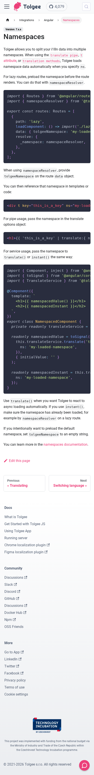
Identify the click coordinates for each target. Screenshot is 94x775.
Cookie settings (16, 694)
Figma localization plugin (24, 552)
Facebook (11, 673)
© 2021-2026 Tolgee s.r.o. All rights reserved (37, 764)
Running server (15, 538)
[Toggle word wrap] (77, 95)
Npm (8, 620)
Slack (8, 584)
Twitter (9, 666)
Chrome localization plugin (25, 545)
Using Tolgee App (17, 531)
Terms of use (14, 687)
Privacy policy (15, 680)
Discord (10, 591)
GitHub (9, 599)
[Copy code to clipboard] (85, 95)
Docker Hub (13, 613)
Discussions (13, 577)
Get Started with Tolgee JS (24, 524)
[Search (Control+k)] (86, 6)
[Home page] (7, 20)
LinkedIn (10, 659)
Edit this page (19, 461)
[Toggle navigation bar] (6, 6)
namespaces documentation (65, 444)
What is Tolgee (15, 517)
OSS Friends (13, 627)
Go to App (12, 652)
